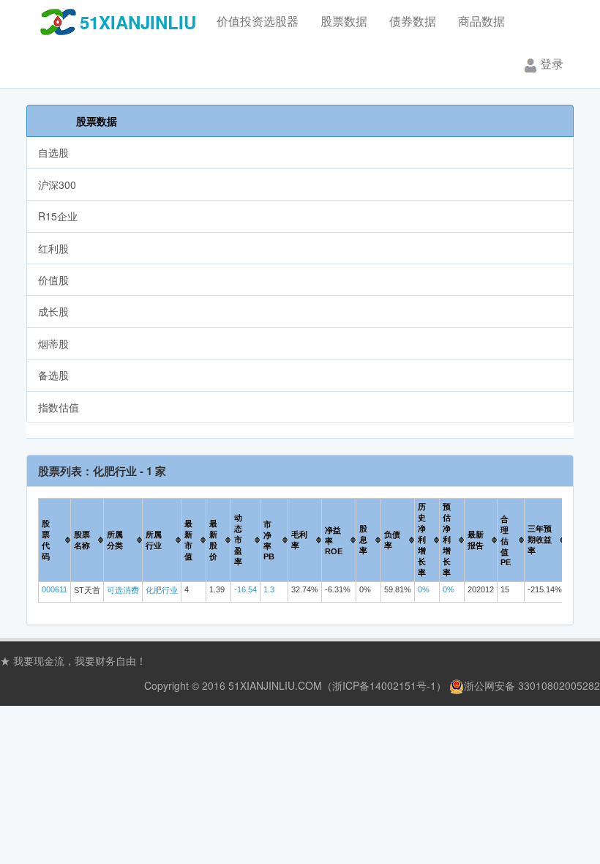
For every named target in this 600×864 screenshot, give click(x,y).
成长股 (53, 311)
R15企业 (58, 216)
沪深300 (57, 184)
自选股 (53, 152)
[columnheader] (55, 540)
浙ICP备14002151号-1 (384, 685)
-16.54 (245, 589)
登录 (551, 63)
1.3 (268, 589)
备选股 (53, 375)
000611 (54, 589)
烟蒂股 (53, 343)
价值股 (53, 279)
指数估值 (58, 407)
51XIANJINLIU (138, 22)
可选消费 (123, 590)
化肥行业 (162, 590)
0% (424, 589)
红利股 (53, 248)
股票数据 (96, 120)
